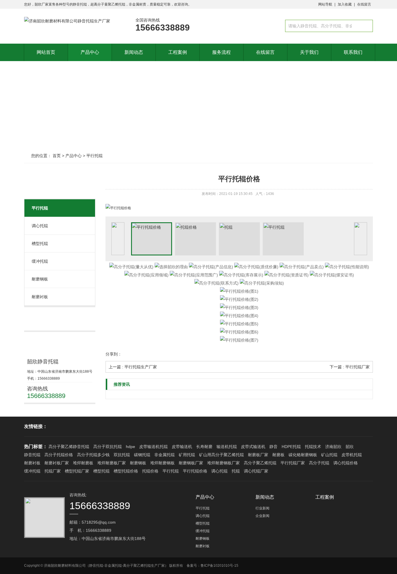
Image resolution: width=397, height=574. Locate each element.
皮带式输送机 (253, 446)
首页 (57, 155)
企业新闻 (262, 516)
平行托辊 (94, 155)
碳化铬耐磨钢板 (303, 454)
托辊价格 (150, 471)
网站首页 (46, 52)
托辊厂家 (52, 471)
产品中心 (90, 52)
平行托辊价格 (195, 471)
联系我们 (353, 52)
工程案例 (177, 52)
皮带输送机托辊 (153, 446)
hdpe (130, 446)
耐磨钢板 (40, 279)
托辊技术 (313, 446)
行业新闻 (262, 508)
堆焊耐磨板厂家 (111, 463)
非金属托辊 (164, 454)
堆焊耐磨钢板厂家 (223, 463)
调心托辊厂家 (256, 471)
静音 (273, 446)
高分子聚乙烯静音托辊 (69, 446)
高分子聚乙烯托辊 (260, 463)
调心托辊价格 (345, 463)
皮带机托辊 (351, 454)
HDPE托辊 (291, 446)
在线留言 (364, 4)
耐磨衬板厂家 (56, 463)
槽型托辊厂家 (77, 471)
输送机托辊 (227, 446)
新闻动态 (133, 52)
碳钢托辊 (142, 454)
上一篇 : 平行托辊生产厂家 (133, 367)
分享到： (113, 354)
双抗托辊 (122, 454)
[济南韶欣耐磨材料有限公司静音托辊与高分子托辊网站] (67, 21)
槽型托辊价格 (126, 471)
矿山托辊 (329, 454)
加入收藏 (345, 4)
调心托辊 (40, 225)
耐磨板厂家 (258, 454)
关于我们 (309, 52)
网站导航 (325, 4)
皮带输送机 (182, 446)
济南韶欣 (333, 446)
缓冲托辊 (40, 261)
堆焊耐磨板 (83, 463)
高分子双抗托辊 (107, 446)
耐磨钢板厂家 (191, 463)
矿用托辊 (187, 454)
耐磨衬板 (40, 296)
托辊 (236, 471)
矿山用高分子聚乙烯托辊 (221, 454)
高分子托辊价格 (58, 454)
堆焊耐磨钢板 (162, 463)
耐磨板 (278, 454)
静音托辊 (32, 454)
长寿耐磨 (204, 446)
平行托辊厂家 (292, 463)
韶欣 (350, 446)
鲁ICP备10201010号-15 (219, 566)
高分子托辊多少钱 (93, 454)
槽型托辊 (40, 243)
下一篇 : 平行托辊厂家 (350, 367)
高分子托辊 (319, 463)
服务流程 (221, 52)
